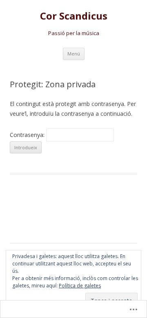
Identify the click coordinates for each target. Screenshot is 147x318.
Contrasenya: (28, 135)
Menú (73, 54)
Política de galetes (80, 285)
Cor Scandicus (73, 16)
